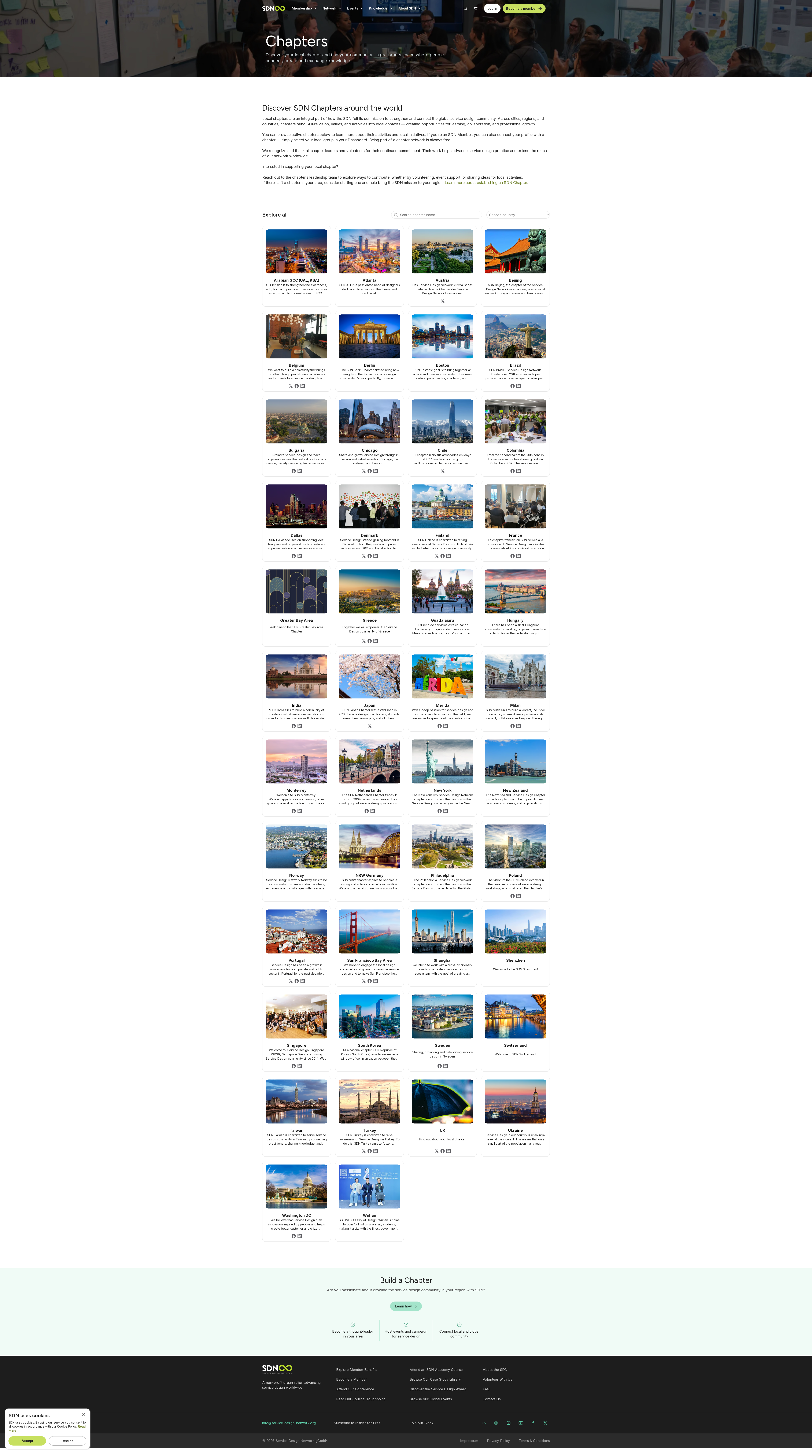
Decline (68, 1441)
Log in (492, 8)
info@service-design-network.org (289, 1423)
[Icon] (396, 215)
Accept (27, 1441)
